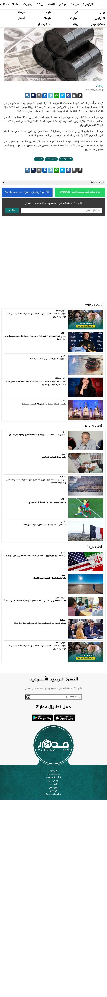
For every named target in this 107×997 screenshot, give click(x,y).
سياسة (75, 4)
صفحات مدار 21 (11, 4)
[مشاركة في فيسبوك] (68, 95)
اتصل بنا (53, 784)
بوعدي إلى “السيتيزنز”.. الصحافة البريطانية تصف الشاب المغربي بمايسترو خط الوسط (35, 338)
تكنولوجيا (99, 18)
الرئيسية (88, 4)
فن (76, 12)
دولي (63, 356)
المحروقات (50, 158)
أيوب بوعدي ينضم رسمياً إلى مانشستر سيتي (47, 502)
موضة (21, 12)
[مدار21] (53, 745)
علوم (48, 12)
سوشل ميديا (98, 24)
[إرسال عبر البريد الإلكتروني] (39, 95)
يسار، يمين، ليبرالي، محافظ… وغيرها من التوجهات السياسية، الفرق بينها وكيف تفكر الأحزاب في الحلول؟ (35, 383)
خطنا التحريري (54, 774)
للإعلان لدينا (53, 781)
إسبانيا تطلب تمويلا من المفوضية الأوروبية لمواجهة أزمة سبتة (40, 623)
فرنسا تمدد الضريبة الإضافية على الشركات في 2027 (44, 525)
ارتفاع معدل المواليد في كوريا (54, 457)
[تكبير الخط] (33, 95)
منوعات (47, 18)
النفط (38, 158)
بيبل (102, 12)
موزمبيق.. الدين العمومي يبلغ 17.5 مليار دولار (48, 359)
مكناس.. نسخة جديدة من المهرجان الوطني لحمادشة (44, 404)
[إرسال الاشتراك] (28, 697)
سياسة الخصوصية (53, 794)
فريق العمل (54, 787)
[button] (103, 5)
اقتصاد (51, 4)
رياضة (40, 4)
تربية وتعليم (60, 598)
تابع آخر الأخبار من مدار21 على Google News (25, 192)
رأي (64, 432)
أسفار (22, 18)
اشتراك (12, 210)
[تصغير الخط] (27, 95)
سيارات (74, 18)
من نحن (53, 791)
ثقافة (63, 401)
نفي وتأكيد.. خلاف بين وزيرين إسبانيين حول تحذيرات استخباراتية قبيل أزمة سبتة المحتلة (36, 481)
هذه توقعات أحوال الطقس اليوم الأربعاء (49, 578)
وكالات (99, 86)
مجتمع (62, 4)
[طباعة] (74, 95)
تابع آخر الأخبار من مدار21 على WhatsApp (78, 192)
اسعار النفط (65, 158)
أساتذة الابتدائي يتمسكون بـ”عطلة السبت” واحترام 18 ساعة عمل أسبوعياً (35, 601)
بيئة (75, 24)
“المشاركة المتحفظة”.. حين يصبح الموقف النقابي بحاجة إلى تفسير (37, 434)
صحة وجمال (44, 24)
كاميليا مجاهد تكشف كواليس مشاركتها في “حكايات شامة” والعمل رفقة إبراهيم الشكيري (36, 315)
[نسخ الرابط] (79, 95)
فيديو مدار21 (60, 311)
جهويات (28, 4)
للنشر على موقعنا (53, 777)
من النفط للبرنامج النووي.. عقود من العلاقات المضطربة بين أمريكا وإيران (36, 555)
